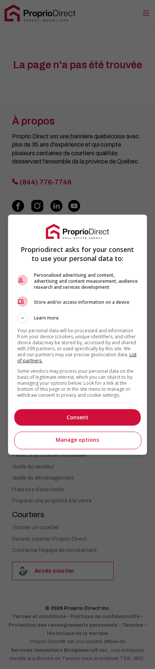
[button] (77, 318)
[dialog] (77, 334)
